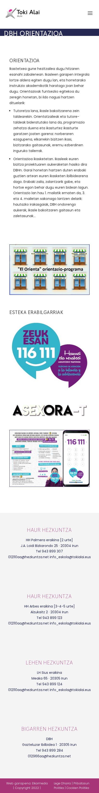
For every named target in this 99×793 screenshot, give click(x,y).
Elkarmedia (40, 783)
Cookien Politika (78, 788)
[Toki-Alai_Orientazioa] (49, 485)
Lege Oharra (62, 783)
